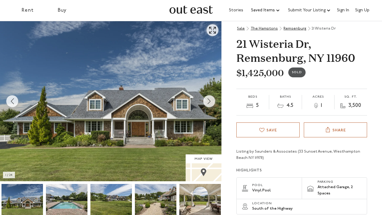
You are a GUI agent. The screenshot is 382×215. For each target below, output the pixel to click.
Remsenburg (295, 28)
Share (339, 130)
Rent (27, 10)
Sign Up (362, 10)
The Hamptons (264, 28)
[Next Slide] (209, 101)
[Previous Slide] (12, 101)
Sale (241, 28)
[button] (265, 10)
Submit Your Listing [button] (307, 10)
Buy (62, 10)
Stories (236, 10)
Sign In (343, 10)
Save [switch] (272, 130)
